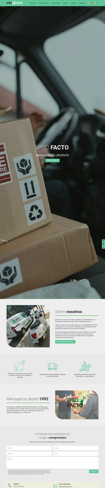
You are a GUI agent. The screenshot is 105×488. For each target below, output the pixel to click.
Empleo (65, 3)
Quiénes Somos (44, 3)
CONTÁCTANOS (52, 160)
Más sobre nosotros (65, 341)
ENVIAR (94, 471)
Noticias (73, 3)
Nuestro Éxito (56, 3)
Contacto (82, 3)
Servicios (33, 3)
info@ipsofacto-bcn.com (65, 486)
